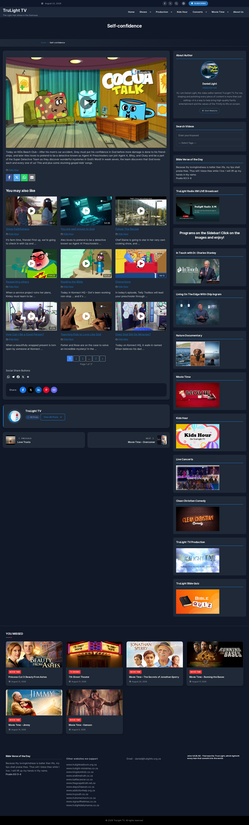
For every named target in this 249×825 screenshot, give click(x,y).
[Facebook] (165, 3)
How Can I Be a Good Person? (25, 334)
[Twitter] (16, 177)
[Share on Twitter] (31, 390)
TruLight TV (15, 10)
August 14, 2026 (18, 729)
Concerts (198, 12)
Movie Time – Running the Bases (206, 676)
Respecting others (17, 281)
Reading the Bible (72, 281)
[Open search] (176, 3)
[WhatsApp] (24, 177)
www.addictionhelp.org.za (80, 790)
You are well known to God (78, 229)
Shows (143, 12)
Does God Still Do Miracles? (133, 334)
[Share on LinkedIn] (38, 390)
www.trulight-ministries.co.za (82, 768)
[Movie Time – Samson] (94, 702)
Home (131, 12)
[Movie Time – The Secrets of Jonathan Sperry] (155, 654)
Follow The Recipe (127, 229)
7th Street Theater (79, 676)
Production (162, 12)
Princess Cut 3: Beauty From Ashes (28, 676)
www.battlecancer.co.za (79, 779)
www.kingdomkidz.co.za (79, 771)
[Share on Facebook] (23, 390)
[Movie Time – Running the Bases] (215, 654)
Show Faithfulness (17, 229)
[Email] (31, 177)
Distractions (123, 281)
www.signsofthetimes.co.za (81, 801)
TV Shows (75, 672)
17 (96, 358)
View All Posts (51, 417)
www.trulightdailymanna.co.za (82, 805)
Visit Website (211, 110)
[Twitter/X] (170, 3)
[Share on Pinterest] (46, 390)
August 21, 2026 (18, 681)
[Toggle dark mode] (183, 3)
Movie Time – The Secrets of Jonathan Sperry (154, 676)
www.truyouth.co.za (77, 794)
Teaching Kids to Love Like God (81, 334)
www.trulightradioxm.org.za (81, 764)
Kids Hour (182, 12)
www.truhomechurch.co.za (81, 797)
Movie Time (218, 12)
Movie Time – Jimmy (19, 724)
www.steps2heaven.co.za (80, 786)
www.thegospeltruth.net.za (80, 783)
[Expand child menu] (150, 12)
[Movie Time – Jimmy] (34, 702)
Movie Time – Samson (80, 724)
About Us (238, 12)
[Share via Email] (54, 390)
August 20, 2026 (139, 681)
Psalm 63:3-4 (184, 178)
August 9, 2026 (78, 729)
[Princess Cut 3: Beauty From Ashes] (34, 654)
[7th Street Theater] (94, 654)
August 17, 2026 (199, 681)
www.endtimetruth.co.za (79, 775)
